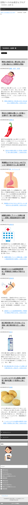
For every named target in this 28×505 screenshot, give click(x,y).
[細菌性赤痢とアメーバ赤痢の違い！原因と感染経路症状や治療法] (8, 240)
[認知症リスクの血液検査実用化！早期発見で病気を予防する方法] (8, 294)
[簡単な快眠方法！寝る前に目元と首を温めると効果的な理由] (8, 84)
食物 (11, 387)
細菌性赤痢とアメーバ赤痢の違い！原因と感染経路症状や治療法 (13, 217)
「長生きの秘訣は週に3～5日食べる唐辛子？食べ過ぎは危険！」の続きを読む (15, 151)
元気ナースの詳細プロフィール (9, 476)
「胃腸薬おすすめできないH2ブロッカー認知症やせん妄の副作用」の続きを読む (15, 204)
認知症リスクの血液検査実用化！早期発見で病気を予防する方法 (13, 271)
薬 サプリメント (15, 169)
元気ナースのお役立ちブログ (12, 2)
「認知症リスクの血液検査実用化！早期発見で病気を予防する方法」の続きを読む (15, 311)
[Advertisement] (14, 31)
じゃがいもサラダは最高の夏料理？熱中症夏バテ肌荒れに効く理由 (13, 380)
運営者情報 (4, 478)
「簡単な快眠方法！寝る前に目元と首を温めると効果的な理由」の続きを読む (15, 102)
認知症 (11, 278)
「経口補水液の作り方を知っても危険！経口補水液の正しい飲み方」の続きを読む (15, 367)
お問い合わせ (5, 469)
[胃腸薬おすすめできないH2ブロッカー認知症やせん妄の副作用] (10, 186)
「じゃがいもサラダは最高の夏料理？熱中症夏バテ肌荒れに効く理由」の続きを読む (15, 422)
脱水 (11, 332)
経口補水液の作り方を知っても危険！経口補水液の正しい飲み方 (13, 325)
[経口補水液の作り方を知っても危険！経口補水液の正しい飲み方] (10, 349)
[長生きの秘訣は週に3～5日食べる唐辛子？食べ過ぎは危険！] (8, 135)
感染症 (11, 224)
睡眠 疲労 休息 (15, 68)
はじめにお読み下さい (7, 473)
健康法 (11, 120)
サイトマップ (5, 471)
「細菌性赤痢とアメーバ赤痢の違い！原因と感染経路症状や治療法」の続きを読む (15, 258)
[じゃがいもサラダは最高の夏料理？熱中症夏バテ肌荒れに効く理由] (10, 405)
